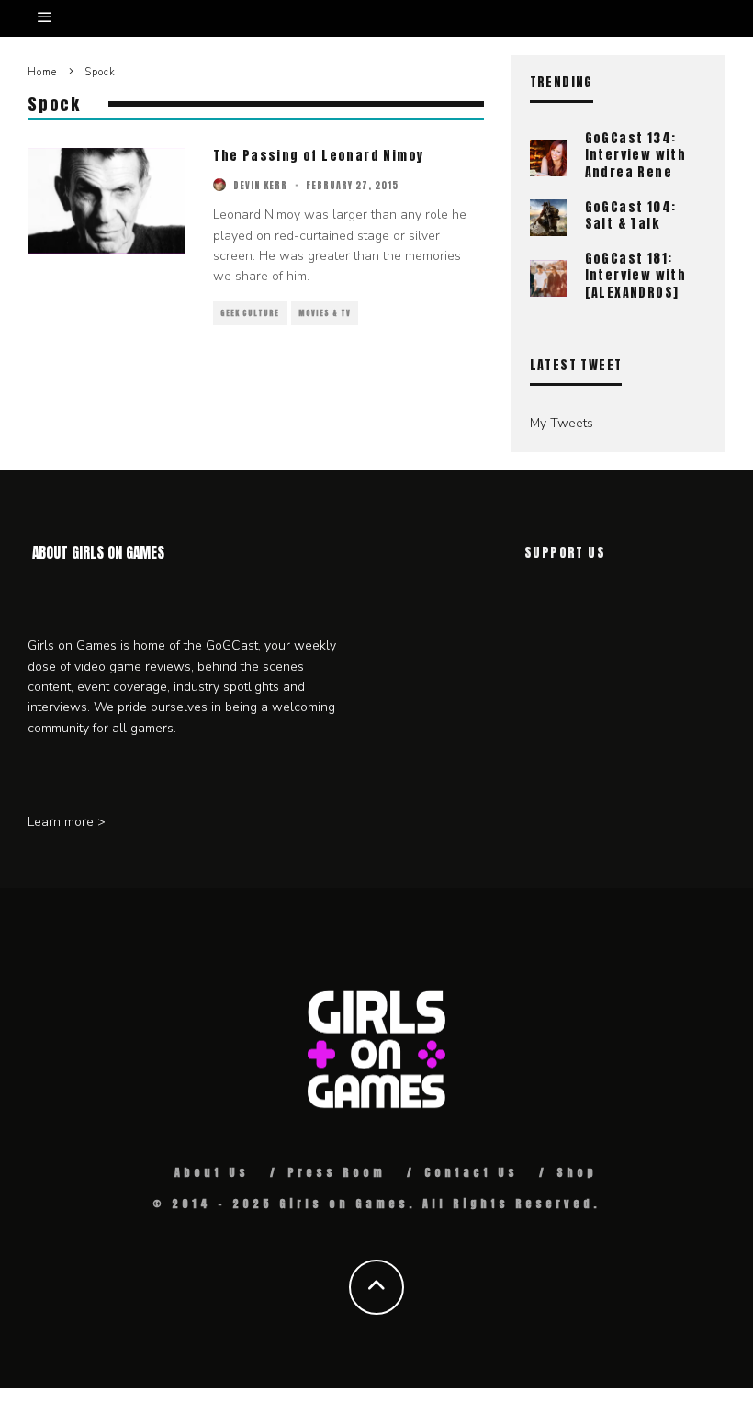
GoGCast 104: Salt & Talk (631, 215)
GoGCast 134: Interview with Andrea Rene (636, 155)
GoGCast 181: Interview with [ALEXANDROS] (636, 275)
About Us (211, 1172)
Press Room (336, 1172)
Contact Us (471, 1172)
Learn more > (67, 822)
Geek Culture (249, 313)
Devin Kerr (260, 185)
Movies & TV (324, 313)
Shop (576, 1172)
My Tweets (561, 423)
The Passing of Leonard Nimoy (318, 155)
